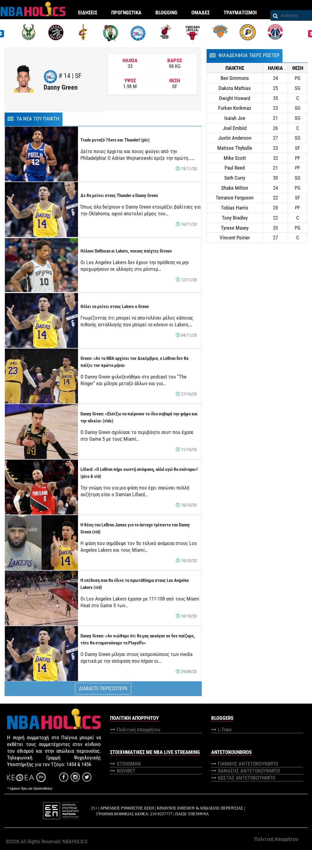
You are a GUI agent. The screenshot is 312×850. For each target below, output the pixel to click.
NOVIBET (126, 771)
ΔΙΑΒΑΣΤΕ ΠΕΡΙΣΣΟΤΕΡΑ (103, 688)
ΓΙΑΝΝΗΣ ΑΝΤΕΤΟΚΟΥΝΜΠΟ (248, 764)
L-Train (225, 729)
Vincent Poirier (235, 238)
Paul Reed (235, 168)
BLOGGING (166, 12)
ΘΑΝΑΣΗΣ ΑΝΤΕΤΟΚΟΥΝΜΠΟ (249, 771)
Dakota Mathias (234, 88)
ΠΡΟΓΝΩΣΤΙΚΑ (126, 12)
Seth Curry (234, 178)
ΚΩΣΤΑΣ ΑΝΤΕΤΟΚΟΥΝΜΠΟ (246, 778)
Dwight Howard (234, 98)
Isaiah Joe (234, 118)
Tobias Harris (234, 208)
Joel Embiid (234, 128)
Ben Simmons (235, 78)
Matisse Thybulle (234, 148)
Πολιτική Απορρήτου (138, 729)
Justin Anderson (234, 138)
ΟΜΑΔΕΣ (200, 12)
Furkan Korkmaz (234, 108)
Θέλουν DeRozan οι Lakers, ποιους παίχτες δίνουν (126, 251)
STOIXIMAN (129, 764)
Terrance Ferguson (235, 198)
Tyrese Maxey (235, 228)
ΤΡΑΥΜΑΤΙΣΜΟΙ (240, 12)
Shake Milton (234, 188)
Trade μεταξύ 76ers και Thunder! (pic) (115, 140)
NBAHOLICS (74, 841)
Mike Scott (235, 158)
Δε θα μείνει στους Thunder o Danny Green (119, 195)
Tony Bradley (235, 218)
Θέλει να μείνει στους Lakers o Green (114, 306)
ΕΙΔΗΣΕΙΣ (87, 12)
